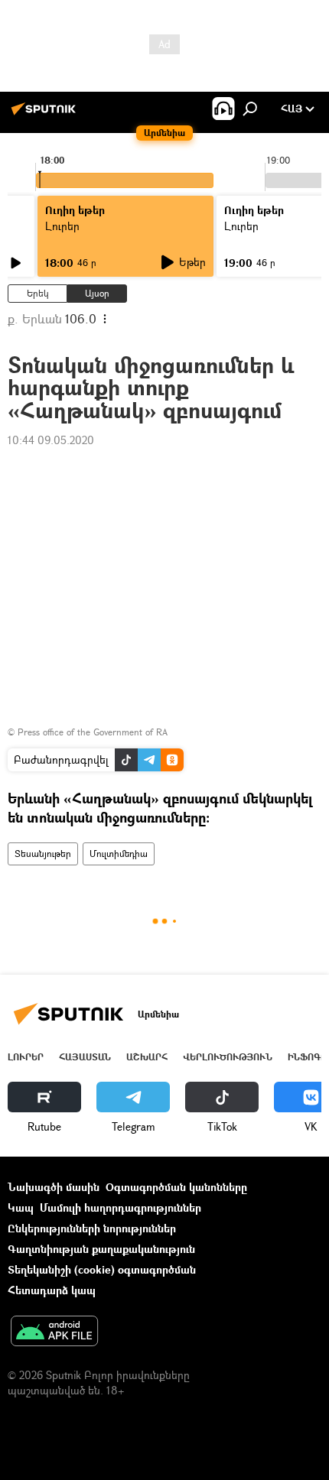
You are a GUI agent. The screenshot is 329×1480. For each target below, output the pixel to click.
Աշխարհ (147, 1056)
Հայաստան (85, 1056)
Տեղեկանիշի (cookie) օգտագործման (102, 1269)
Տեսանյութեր (43, 853)
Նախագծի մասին (53, 1187)
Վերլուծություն (227, 1056)
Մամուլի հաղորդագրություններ (120, 1207)
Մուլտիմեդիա (119, 853)
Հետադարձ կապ (52, 1290)
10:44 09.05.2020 (51, 440)
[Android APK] (54, 1332)
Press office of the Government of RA (93, 731)
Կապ (21, 1207)
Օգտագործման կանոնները (176, 1187)
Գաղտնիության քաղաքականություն (101, 1248)
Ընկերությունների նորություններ (92, 1228)
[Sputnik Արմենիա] (46, 114)
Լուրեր (26, 1056)
